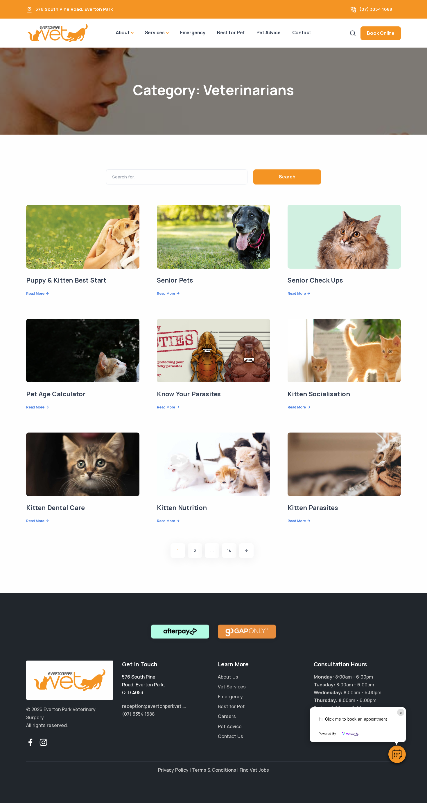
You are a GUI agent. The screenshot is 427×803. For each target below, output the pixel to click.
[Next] (246, 550)
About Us (228, 677)
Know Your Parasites (189, 394)
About (123, 32)
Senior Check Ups (315, 280)
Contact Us (230, 736)
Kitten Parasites (313, 507)
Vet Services (232, 686)
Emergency (192, 32)
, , (143, 685)
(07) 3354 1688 (375, 9)
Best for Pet (231, 32)
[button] (397, 754)
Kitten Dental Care (55, 507)
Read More (35, 293)
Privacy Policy (173, 770)
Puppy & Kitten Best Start (66, 280)
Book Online (380, 33)
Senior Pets (175, 280)
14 (229, 550)
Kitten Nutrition (182, 507)
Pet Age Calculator (55, 394)
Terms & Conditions (214, 770)
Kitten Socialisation (319, 394)
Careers (227, 716)
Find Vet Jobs (254, 770)
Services (155, 32)
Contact (301, 32)
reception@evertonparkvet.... (154, 706)
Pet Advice (268, 32)
